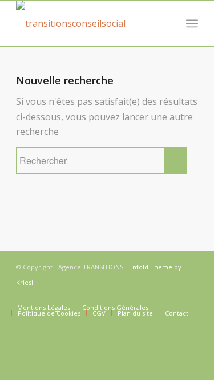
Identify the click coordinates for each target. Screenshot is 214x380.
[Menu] (192, 23)
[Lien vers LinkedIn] (172, 295)
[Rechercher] (167, 23)
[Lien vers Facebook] (189, 295)
